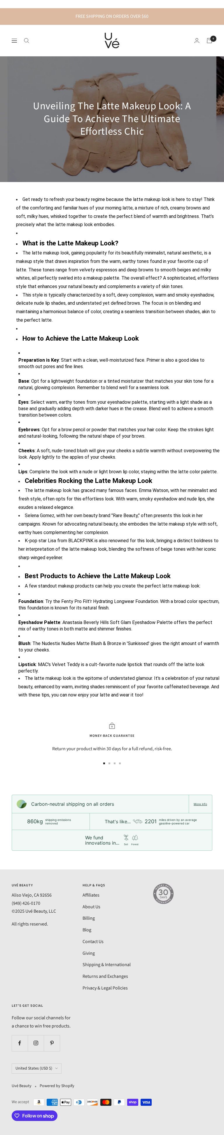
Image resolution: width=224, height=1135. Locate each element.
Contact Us (93, 941)
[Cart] (209, 40)
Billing (89, 918)
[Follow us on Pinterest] (52, 1043)
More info (200, 804)
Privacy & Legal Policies (105, 988)
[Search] (26, 40)
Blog (87, 930)
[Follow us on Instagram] (36, 1043)
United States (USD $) (33, 1068)
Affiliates (91, 895)
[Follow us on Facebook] (20, 1043)
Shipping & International (107, 964)
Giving (89, 953)
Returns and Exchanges (105, 976)
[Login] (197, 40)
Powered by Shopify (57, 1086)
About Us (91, 907)
